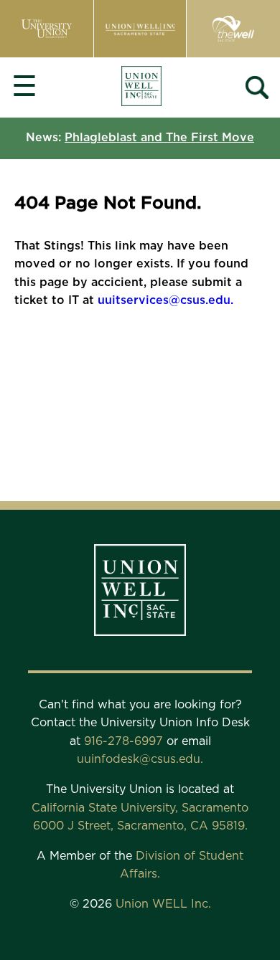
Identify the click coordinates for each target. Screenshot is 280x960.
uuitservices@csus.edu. (165, 300)
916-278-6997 (125, 741)
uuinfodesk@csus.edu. (140, 759)
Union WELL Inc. (163, 904)
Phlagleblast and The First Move (159, 137)
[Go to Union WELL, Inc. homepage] (141, 88)
